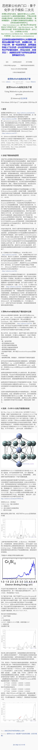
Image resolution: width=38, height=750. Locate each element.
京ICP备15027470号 (19, 745)
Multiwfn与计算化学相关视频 (19, 69)
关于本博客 (29, 62)
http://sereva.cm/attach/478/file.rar (12, 498)
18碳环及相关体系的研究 (27, 65)
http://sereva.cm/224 (14, 286)
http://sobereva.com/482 (9, 119)
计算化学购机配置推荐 (19, 72)
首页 (7, 62)
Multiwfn (33, 82)
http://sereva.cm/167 (9, 133)
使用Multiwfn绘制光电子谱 (19, 78)
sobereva (8, 82)
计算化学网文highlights (10, 65)
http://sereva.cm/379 (25, 323)
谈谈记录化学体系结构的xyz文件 (14, 731)
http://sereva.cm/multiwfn (25, 113)
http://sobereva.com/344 (9, 271)
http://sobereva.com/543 (9, 254)
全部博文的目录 (17, 62)
